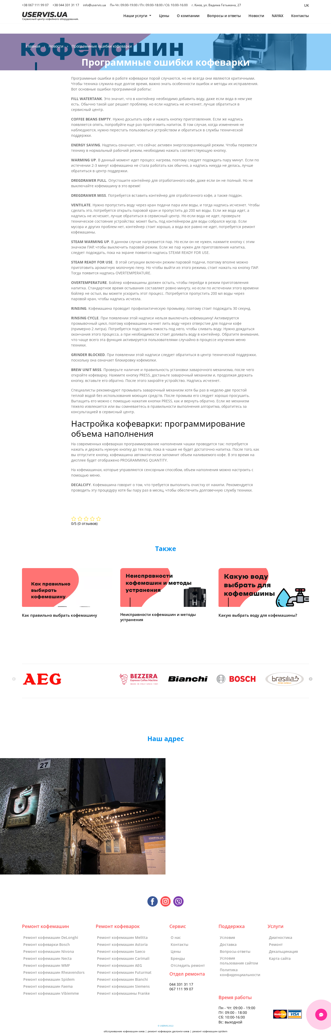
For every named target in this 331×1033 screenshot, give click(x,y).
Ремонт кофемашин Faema (48, 986)
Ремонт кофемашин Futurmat (124, 972)
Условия (227, 937)
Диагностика (280, 937)
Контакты (300, 15)
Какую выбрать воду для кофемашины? (258, 615)
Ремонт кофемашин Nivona (48, 951)
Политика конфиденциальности (240, 972)
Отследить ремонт (188, 965)
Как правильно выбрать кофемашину (59, 615)
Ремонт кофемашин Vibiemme (51, 993)
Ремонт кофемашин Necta (47, 958)
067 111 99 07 (181, 989)
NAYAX (277, 15)
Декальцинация (283, 951)
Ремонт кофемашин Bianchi (122, 979)
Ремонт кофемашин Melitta (122, 937)
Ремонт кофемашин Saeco (121, 951)
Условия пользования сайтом (239, 961)
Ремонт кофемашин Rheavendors (54, 972)
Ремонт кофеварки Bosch (46, 944)
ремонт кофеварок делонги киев (168, 1031)
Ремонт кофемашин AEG (119, 965)
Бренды (178, 958)
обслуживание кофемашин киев (124, 1031)
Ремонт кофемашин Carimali (123, 958)
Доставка (228, 944)
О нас (176, 937)
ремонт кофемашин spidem (209, 1031)
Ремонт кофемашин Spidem (48, 979)
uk (306, 5)
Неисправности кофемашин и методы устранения (158, 617)
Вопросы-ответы (235, 951)
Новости (256, 15)
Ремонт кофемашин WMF (46, 965)
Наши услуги (135, 15)
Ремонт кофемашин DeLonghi (50, 937)
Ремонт (276, 944)
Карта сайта (280, 958)
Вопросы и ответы (224, 15)
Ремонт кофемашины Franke (123, 993)
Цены (164, 15)
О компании (188, 15)
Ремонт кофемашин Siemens (123, 986)
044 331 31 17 (181, 984)
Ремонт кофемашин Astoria (122, 944)
